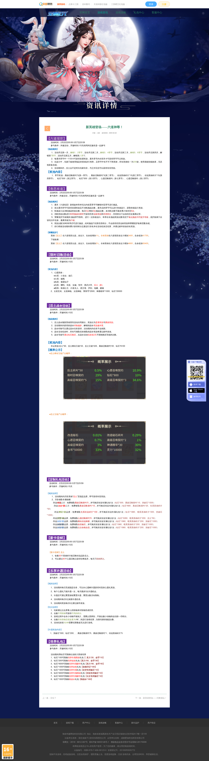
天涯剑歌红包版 (100, 4)
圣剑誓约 (86, 4)
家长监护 (135, 722)
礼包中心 (139, 12)
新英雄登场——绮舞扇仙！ (155, 697)
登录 (151, 4)
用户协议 (151, 722)
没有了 (53, 697)
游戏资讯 (102, 12)
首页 (55, 722)
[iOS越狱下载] (196, 390)
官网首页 (85, 12)
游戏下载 (70, 722)
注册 (164, 4)
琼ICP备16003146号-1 (99, 741)
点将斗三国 (73, 4)
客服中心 (157, 12)
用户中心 (86, 722)
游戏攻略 (121, 12)
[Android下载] (196, 384)
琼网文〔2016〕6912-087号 (75, 741)
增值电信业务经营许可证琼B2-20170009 (128, 741)
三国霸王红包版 (118, 4)
